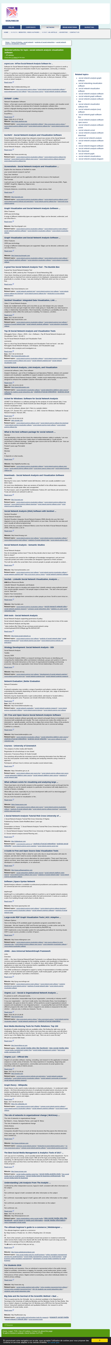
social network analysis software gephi (44, 468)
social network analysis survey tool (14, 676)
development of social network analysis (53, 674)
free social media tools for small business (30, 1254)
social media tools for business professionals (43, 1176)
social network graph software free (90, 116)
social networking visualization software (39, 231)
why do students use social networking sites (47, 1289)
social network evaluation (25, 708)
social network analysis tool (25, 291)
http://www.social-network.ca (21, 636)
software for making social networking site (18, 392)
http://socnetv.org (17, 197)
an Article (52, 32)
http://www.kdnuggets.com (20, 356)
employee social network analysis (26, 1146)
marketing (89, 27)
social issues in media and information (28, 1220)
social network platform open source (45, 775)
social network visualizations (90, 156)
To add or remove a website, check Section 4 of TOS (22, 1333)
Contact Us (74, 32)
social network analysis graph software (55, 229)
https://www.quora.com (19, 804)
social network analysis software (56, 91)
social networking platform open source (54, 390)
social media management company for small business (43, 1256)
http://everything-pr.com (19, 1045)
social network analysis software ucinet (15, 126)
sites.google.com (17, 420)
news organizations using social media (29, 1218)
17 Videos (14, 57)
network (50, 27)
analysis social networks (37, 739)
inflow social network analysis (35, 91)
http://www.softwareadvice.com (21, 870)
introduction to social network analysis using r (51, 1146)
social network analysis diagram (32, 710)
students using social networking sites (17, 1291)
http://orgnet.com (17, 1016)
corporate (31, 27)
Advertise (63, 32)
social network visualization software (15, 946)
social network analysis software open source (24, 159)
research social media (59, 1317)
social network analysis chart (59, 540)
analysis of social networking (45, 392)
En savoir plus (53, 1342)
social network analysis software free (39, 126)
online (11, 27)
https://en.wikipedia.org (19, 1104)
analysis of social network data (14, 324)
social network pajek (86, 154)
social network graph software (49, 984)
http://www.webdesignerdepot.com (23, 1252)
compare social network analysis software (52, 1106)
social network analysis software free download (54, 423)
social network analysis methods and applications (18, 201)
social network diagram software (91, 146)
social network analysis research (15, 609)
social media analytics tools (50, 1174)
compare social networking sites (39, 609)
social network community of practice (53, 1078)
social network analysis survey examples (24, 846)
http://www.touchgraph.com (20, 255)
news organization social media (15, 1222)
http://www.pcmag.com (19, 1171)
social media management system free (18, 1050)
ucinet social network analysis (90, 138)
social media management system (44, 1050)
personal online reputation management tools (17, 1289)
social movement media (36, 1319)
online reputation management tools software (54, 1287)
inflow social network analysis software (26, 89)
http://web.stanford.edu (19, 121)
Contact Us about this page (42, 1331)
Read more (8, 82)
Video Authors (33, 32)
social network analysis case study (30, 640)
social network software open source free (28, 773)
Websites (22, 32)
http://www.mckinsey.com (19, 1143)
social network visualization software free (89, 105)
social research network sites (55, 606)
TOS (15, 1331)
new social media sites (59, 1048)
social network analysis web (13, 574)
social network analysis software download (51, 159)
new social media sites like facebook (32, 1048)
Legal (10, 1331)
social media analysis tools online (27, 1287)
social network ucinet (87, 130)
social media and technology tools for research (32, 1317)
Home (6, 32)
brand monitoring (70, 27)
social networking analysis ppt (24, 844)
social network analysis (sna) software (15, 91)
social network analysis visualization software (51, 89)
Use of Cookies (24, 1331)
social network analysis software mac (91, 142)
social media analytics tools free (27, 1174)
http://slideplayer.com (18, 841)
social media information (54, 1220)
